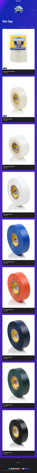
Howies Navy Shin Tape (7, 357)
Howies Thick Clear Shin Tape (8, 166)
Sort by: (20, 27)
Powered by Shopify (11, 470)
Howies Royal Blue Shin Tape (8, 261)
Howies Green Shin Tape (7, 404)
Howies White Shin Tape (7, 214)
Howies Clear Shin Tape (7, 118)
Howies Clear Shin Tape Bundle (9, 71)
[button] (2, 10)
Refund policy (16, 470)
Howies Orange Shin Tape (8, 309)
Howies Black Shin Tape (7, 452)
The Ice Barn (6, 470)
